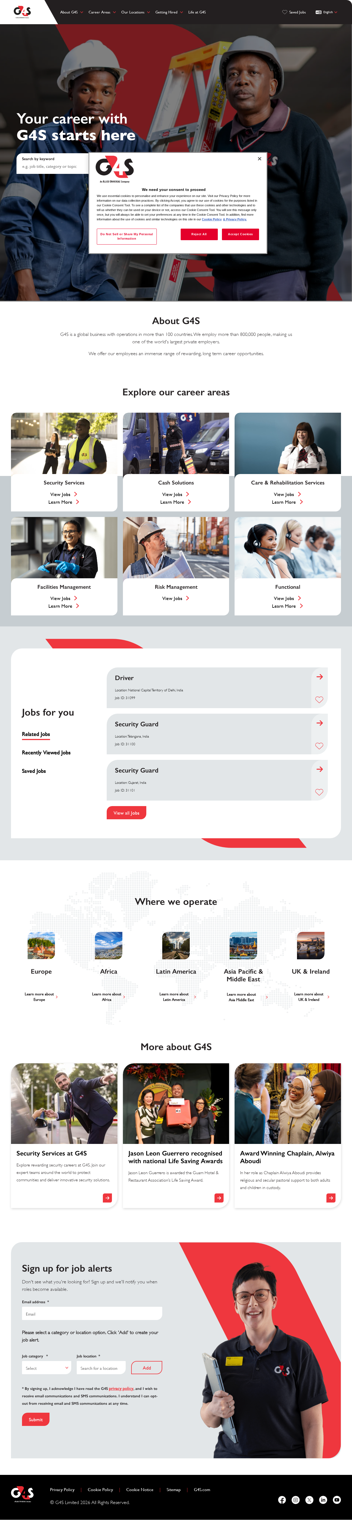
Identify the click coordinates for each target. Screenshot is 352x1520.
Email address (35, 1302)
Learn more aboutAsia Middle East (241, 997)
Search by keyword (38, 159)
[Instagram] (296, 1500)
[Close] (260, 159)
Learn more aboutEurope (39, 997)
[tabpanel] (217, 743)
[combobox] (46, 1367)
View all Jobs (126, 813)
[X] (309, 1500)
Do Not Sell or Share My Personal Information (126, 236)
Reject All (199, 234)
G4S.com (204, 1489)
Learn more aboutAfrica (106, 997)
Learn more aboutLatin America (174, 997)
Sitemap (174, 1489)
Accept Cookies (240, 234)
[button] (319, 699)
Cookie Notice (139, 1489)
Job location (88, 1356)
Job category (35, 1356)
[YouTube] (337, 1500)
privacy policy (121, 1388)
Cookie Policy (102, 1489)
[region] (178, 203)
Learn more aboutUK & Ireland (308, 997)
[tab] (48, 734)
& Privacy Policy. (235, 219)
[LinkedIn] (323, 1500)
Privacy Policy (64, 1489)
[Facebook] (282, 1500)
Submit (36, 1419)
